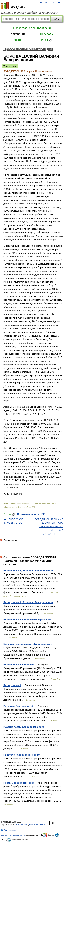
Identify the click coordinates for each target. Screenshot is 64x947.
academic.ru (13, 5)
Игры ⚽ (46, 40)
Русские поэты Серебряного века (23, 726)
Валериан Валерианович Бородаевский (27, 643)
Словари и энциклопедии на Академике (29, 12)
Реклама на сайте (37, 825)
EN (40, 2)
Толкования (17, 34)
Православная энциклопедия (32, 28)
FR (59, 2)
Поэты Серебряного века (18, 782)
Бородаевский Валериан (18, 664)
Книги (17, 40)
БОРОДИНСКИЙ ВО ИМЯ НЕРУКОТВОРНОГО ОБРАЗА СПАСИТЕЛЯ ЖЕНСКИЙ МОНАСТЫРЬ (49, 526)
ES (52, 2)
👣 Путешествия (8, 830)
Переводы (46, 34)
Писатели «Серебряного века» (21, 754)
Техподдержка (22, 825)
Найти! (56, 19)
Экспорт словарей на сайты (13, 835)
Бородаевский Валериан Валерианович (27, 619)
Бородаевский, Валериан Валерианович (28, 570)
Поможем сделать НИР (31, 514)
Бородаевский (12, 685)
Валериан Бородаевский (18, 706)
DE (46, 2)
